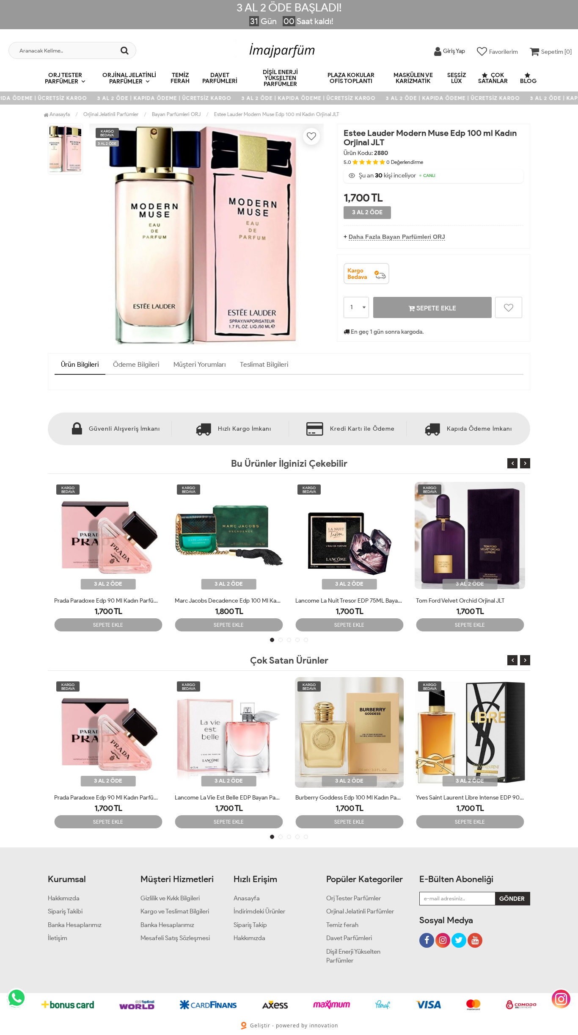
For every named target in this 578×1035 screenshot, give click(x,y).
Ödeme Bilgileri (136, 364)
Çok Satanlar (493, 78)
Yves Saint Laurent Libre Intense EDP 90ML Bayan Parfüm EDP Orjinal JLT (349, 797)
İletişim (57, 938)
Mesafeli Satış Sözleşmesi (175, 938)
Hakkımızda (64, 898)
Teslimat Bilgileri (264, 364)
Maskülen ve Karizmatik (413, 78)
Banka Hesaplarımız (75, 925)
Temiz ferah (180, 78)
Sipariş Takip (250, 925)
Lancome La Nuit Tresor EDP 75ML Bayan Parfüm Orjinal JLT (229, 600)
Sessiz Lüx (456, 78)
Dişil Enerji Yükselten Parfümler (280, 78)
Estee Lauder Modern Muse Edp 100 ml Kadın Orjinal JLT (276, 114)
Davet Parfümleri (219, 78)
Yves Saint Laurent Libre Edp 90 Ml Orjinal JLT (470, 600)
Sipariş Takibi (65, 911)
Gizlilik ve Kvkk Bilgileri (170, 898)
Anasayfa (59, 114)
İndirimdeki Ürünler (259, 911)
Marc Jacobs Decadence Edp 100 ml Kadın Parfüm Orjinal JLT (108, 600)
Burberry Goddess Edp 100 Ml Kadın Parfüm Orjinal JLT (229, 797)
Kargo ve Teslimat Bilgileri (174, 911)
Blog (528, 81)
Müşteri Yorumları (199, 364)
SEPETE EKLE (435, 308)
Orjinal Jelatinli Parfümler (129, 78)
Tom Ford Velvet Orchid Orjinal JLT (339, 600)
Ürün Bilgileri (80, 364)
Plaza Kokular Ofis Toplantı (351, 78)
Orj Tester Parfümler (63, 78)
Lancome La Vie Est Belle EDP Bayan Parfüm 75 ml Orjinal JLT (108, 797)
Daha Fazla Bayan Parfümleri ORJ (397, 236)
